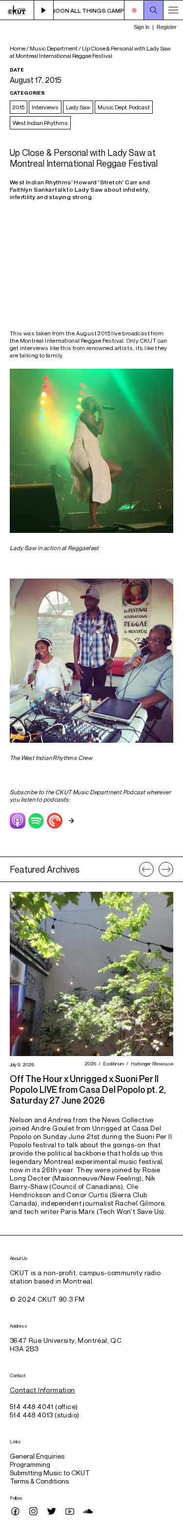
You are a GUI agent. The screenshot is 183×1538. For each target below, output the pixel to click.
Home (17, 48)
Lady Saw (78, 107)
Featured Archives (45, 869)
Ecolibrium (112, 1063)
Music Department (54, 48)
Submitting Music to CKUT (50, 1472)
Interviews (45, 107)
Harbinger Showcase (150, 1063)
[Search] (153, 10)
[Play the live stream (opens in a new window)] (44, 10)
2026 (89, 1063)
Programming (30, 1464)
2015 (18, 107)
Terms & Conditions (39, 1481)
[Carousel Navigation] (156, 869)
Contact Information (42, 1390)
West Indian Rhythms (40, 122)
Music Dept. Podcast (124, 107)
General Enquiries (37, 1456)
